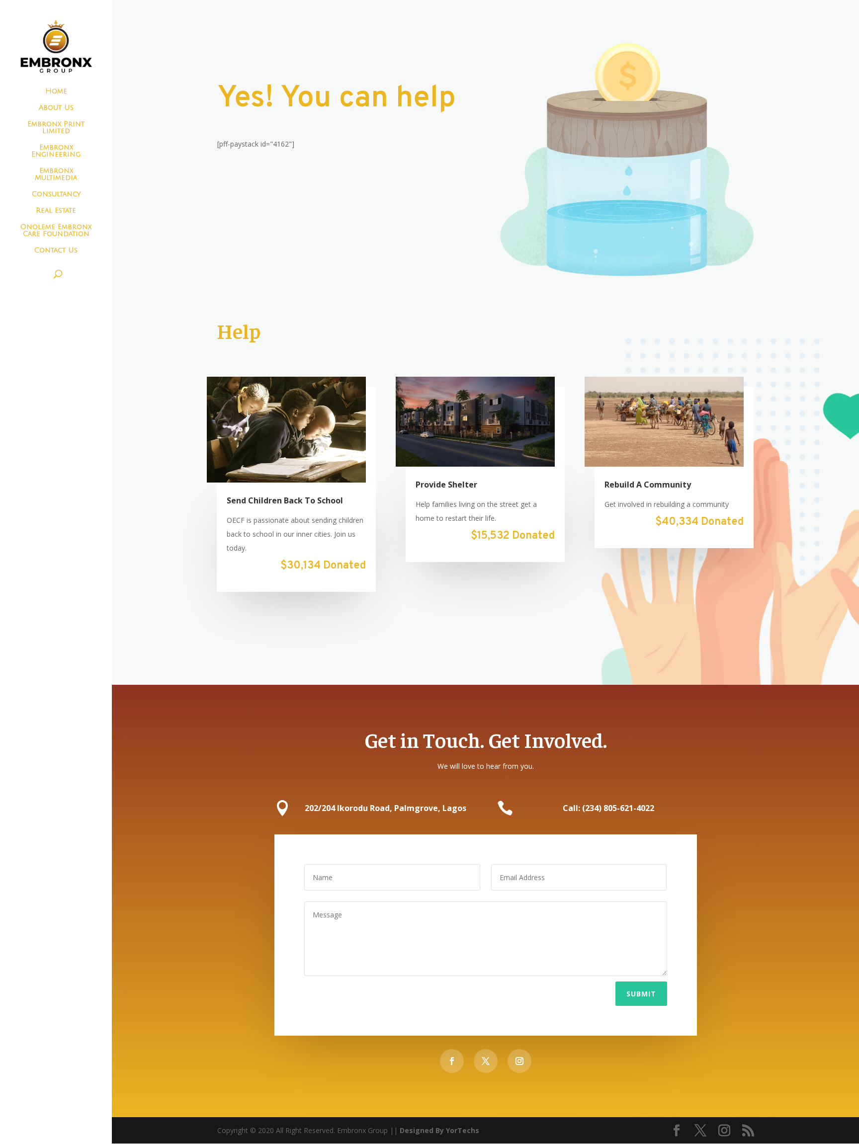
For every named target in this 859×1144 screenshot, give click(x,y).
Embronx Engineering (56, 151)
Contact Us (56, 250)
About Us (56, 107)
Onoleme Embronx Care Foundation (55, 231)
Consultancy (56, 194)
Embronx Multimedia (56, 174)
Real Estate (56, 210)
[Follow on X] (486, 1061)
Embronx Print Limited (56, 128)
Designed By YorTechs (439, 1130)
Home (56, 91)
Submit (641, 993)
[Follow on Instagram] (519, 1061)
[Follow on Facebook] (452, 1061)
